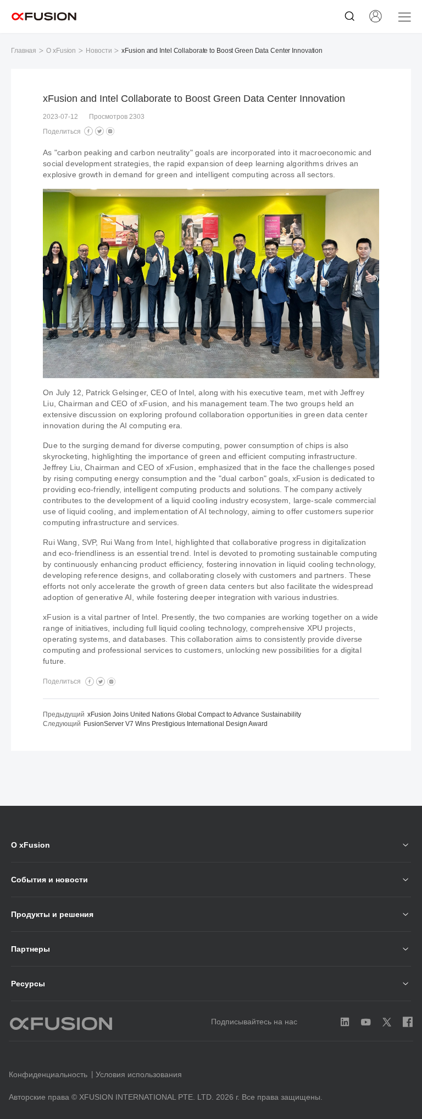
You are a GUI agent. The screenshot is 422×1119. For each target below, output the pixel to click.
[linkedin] (110, 131)
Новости (99, 50)
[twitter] (99, 131)
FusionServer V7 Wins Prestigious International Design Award (176, 724)
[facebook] (88, 131)
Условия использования (139, 1074)
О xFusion (61, 50)
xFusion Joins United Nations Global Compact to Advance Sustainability (194, 714)
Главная (23, 50)
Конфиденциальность (48, 1074)
